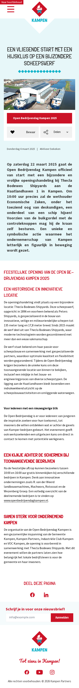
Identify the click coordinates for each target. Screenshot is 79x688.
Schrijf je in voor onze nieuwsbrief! (35, 609)
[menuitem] (23, 132)
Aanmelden (62, 617)
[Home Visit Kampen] (39, 12)
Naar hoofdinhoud (12, 2)
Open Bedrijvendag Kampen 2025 (35, 118)
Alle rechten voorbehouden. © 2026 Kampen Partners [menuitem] (39, 681)
